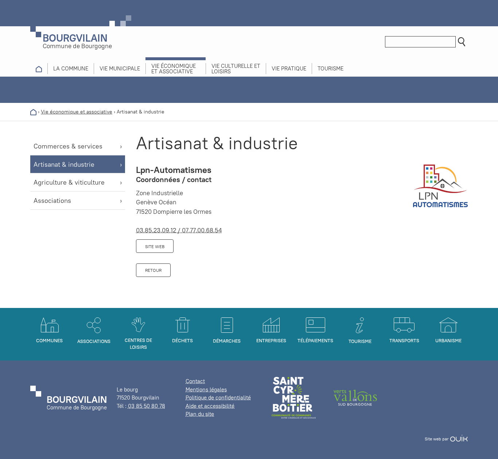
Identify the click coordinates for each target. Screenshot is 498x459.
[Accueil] (33, 111)
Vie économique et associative (76, 111)
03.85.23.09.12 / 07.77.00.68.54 (179, 230)
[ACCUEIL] (38, 68)
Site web (154, 246)
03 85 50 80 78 (146, 405)
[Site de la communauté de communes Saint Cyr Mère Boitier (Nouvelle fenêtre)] (294, 397)
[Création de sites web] (459, 438)
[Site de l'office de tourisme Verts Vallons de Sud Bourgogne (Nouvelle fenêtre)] (355, 397)
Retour (153, 270)
